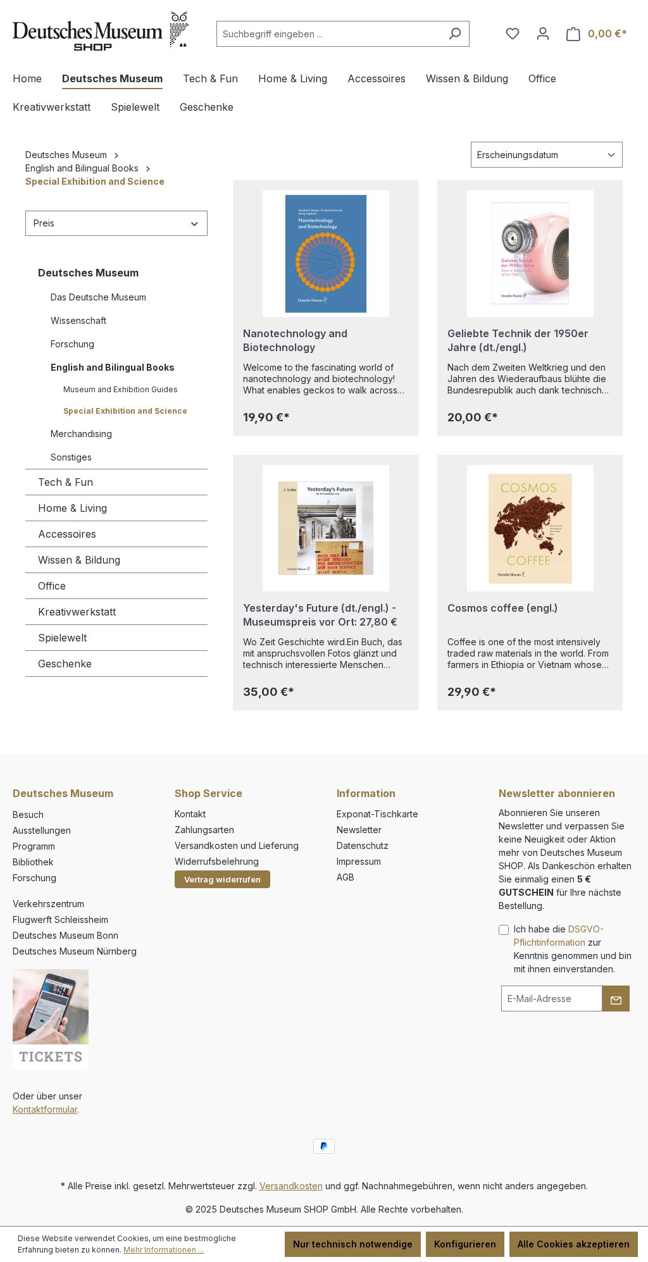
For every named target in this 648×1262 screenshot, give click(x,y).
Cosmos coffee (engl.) (502, 608)
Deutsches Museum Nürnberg (75, 951)
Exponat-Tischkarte (377, 813)
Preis (44, 223)
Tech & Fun (65, 482)
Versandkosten (291, 1185)
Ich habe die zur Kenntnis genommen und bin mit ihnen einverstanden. (573, 949)
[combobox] (328, 34)
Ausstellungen (42, 830)
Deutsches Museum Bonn (65, 935)
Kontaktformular (45, 1109)
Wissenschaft (78, 320)
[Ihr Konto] (543, 33)
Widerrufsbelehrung (217, 861)
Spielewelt (62, 637)
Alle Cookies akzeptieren (574, 1244)
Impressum (359, 861)
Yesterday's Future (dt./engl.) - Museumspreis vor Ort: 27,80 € (320, 615)
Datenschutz (363, 845)
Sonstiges (71, 457)
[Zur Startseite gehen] (101, 31)
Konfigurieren (465, 1244)
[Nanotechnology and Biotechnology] (325, 253)
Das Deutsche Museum (98, 297)
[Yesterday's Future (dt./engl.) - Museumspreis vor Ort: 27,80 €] (325, 528)
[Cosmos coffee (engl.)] (530, 528)
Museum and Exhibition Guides (120, 389)
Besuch (28, 814)
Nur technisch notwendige (353, 1244)
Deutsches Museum (88, 272)
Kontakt (190, 813)
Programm (34, 846)
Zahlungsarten (204, 829)
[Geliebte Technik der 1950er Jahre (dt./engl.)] (530, 253)
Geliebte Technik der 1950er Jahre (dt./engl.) (518, 340)
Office (52, 585)
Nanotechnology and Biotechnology (295, 340)
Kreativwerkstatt (77, 611)
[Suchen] (455, 34)
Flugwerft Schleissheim (60, 919)
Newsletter (359, 829)
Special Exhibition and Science (125, 411)
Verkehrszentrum (48, 903)
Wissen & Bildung (79, 560)
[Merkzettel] (512, 33)
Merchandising (81, 433)
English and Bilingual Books (113, 367)
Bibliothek (33, 862)
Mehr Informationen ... (163, 1249)
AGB (345, 877)
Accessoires (67, 534)
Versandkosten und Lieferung (237, 845)
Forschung (72, 343)
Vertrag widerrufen (222, 879)
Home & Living (72, 508)
